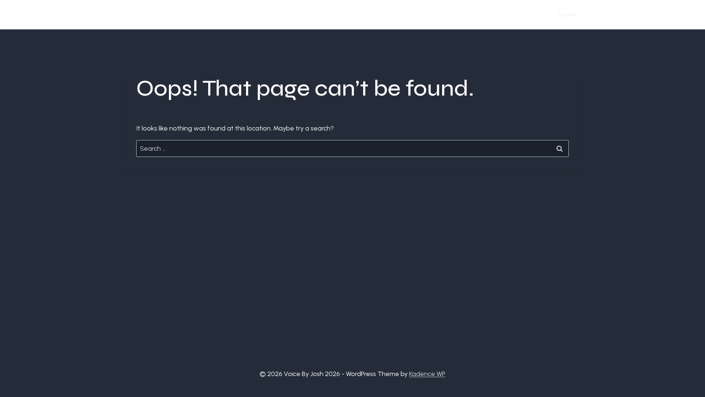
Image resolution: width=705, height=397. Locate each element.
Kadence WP (427, 374)
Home (567, 15)
